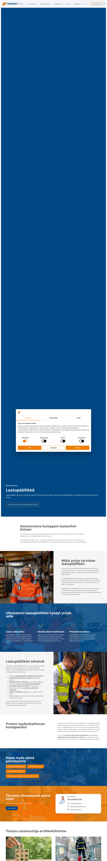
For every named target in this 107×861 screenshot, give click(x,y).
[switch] (44, 441)
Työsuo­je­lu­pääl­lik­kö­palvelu (16, 766)
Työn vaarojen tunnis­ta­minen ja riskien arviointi (22, 776)
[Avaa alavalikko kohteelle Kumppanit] (82, 3)
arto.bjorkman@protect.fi (78, 806)
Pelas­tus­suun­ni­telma (35, 766)
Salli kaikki (77, 447)
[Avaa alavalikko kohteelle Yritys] (71, 3)
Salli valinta (53, 447)
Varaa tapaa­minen (76, 809)
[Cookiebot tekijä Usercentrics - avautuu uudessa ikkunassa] (82, 412)
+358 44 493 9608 (75, 803)
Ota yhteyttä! (12, 808)
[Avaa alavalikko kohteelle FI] (87, 3)
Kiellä (29, 447)
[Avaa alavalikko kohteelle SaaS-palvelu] (37, 3)
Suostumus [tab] (28, 418)
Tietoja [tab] (79, 418)
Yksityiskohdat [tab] (53, 418)
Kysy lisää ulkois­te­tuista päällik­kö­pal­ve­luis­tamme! (23, 505)
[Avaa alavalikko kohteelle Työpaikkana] (63, 3)
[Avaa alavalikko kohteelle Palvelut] (25, 3)
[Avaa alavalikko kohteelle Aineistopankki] (51, 3)
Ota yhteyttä (96, 4)
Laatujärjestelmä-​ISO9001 (16, 771)
